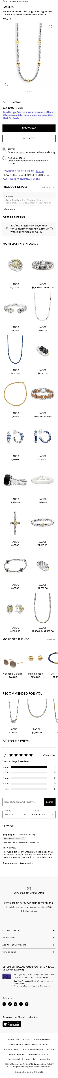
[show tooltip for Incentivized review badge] (22, 838)
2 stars (6, 783)
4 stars (6, 772)
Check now (45, 986)
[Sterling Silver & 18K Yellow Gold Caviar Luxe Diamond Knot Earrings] (15, 609)
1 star (6, 789)
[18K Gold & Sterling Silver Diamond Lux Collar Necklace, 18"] (37, 712)
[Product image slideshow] (29, 60)
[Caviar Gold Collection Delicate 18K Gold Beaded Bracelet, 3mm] (15, 394)
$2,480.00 (8, 107)
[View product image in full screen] (7, 85)
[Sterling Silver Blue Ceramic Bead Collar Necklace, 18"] (15, 351)
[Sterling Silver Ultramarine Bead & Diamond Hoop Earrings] (43, 437)
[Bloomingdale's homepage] (3, 1)
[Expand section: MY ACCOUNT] (29, 937)
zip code (23, 152)
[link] (15, 285)
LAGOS (8, 7)
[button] (29, 60)
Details (19, 108)
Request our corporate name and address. (32, 1067)
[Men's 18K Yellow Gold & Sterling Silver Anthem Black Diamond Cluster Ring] (43, 351)
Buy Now (29, 138)
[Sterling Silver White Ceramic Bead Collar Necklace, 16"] (43, 308)
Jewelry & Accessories (18, 1)
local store (27, 161)
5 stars (6, 767)
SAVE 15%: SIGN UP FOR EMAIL (29, 893)
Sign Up (40, 171)
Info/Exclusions (32, 179)
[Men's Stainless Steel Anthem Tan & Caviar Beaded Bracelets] (43, 394)
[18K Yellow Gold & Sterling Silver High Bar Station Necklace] (43, 609)
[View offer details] (29, 229)
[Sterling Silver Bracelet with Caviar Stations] (15, 566)
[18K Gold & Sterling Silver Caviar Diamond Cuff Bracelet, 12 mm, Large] (15, 308)
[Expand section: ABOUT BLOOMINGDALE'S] (29, 944)
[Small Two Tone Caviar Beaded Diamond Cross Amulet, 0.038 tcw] (15, 523)
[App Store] (11, 1024)
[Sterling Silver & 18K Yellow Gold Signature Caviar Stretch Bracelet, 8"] (43, 523)
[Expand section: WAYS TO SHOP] (29, 952)
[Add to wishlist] (51, 27)
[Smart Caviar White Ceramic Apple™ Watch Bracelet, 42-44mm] (15, 480)
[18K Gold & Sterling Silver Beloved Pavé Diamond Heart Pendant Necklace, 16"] (13, 712)
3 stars (6, 778)
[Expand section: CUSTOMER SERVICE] (29, 930)
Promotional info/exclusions (26, 986)
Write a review (49, 755)
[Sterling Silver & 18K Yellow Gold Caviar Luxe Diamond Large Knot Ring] (15, 265)
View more (9, 209)
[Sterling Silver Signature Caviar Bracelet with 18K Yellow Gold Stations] (43, 265)
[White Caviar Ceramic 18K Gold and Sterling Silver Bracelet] (43, 480)
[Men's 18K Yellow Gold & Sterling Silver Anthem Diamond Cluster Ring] (43, 566)
